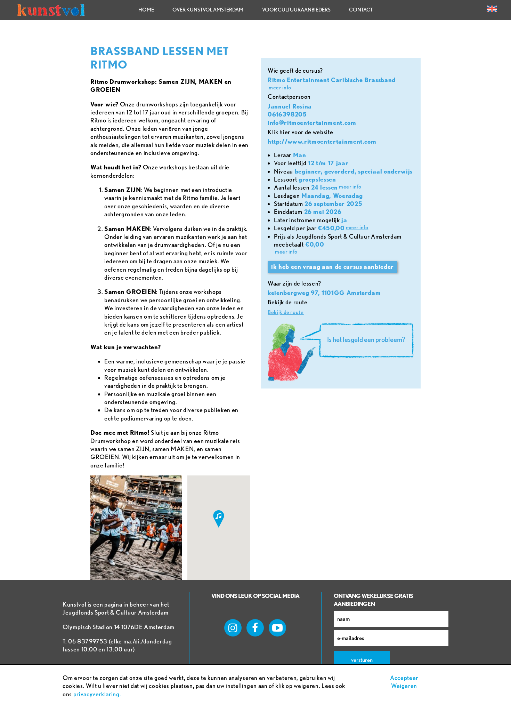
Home (146, 10)
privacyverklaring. (97, 694)
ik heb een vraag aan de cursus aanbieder (332, 266)
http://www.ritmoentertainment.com (322, 141)
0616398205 (287, 114)
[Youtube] (277, 627)
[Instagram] (233, 627)
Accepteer (404, 677)
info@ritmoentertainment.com (312, 122)
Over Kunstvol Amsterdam (207, 10)
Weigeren (404, 685)
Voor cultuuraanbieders (296, 10)
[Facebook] (255, 627)
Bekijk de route (286, 312)
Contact (361, 10)
